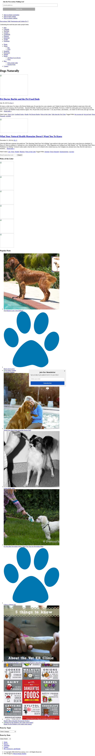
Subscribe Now (47, 383)
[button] (47, 372)
